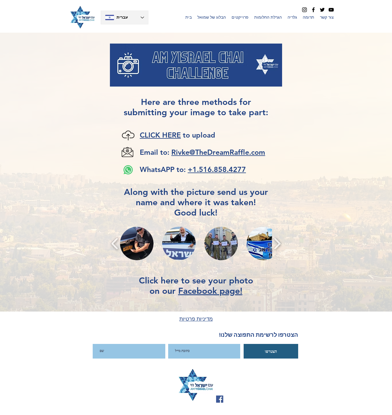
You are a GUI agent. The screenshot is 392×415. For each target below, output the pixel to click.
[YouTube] (331, 10)
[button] (240, 17)
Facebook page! (210, 291)
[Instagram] (304, 10)
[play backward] (114, 243)
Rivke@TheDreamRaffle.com (218, 152)
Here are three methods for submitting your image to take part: (196, 107)
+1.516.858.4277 (217, 169)
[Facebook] (313, 10)
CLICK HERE (160, 135)
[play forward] (277, 243)
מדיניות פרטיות (196, 319)
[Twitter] (322, 10)
